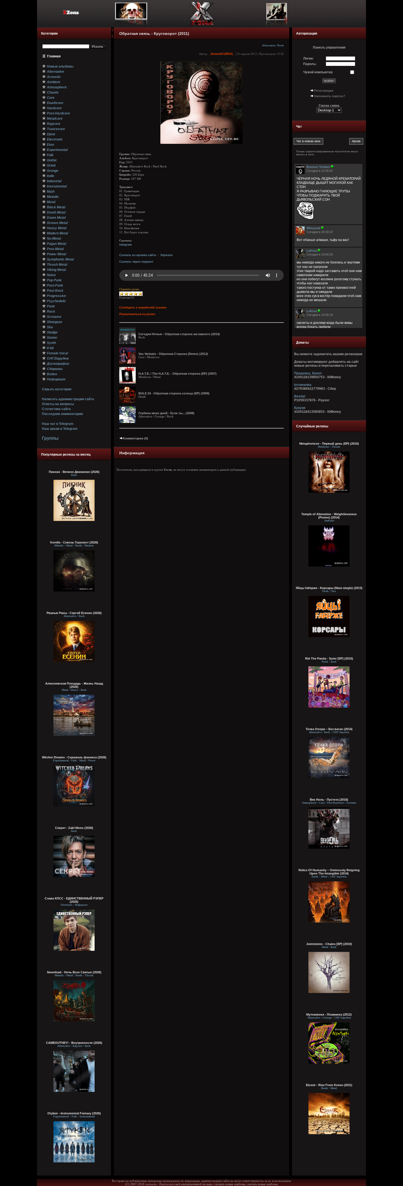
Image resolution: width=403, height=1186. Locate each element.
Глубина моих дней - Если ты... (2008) (166, 413)
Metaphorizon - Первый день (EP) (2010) (329, 443)
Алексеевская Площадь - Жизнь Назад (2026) (74, 685)
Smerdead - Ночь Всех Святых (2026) (74, 972)
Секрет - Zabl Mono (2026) (74, 827)
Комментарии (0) (135, 438)
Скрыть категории (56, 389)
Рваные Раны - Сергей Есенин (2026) (74, 613)
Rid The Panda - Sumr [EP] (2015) (329, 658)
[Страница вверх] (112, 32)
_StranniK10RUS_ (221, 53)
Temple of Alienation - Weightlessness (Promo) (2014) (329, 515)
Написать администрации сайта (68, 399)
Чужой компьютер (318, 72)
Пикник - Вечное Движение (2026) (74, 471)
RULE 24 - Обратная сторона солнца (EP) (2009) (173, 393)
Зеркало (166, 255)
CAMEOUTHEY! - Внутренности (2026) (74, 1042)
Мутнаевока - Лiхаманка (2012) (329, 1014)
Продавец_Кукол (308, 373)
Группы (50, 438)
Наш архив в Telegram (60, 429)
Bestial (299, 396)
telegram (125, 244)
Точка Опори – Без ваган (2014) (329, 729)
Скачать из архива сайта (137, 255)
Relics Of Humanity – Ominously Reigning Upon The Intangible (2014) (329, 871)
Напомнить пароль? (329, 96)
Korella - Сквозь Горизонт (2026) (74, 542)
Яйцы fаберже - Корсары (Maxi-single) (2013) (329, 588)
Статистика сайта (56, 409)
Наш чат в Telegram (57, 424)
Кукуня (299, 408)
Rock (280, 45)
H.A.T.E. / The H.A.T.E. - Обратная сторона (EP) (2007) (177, 373)
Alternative (269, 45)
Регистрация (323, 90)
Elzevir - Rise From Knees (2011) (329, 1085)
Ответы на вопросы (58, 404)
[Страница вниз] (112, 37)
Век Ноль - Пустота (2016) (329, 799)
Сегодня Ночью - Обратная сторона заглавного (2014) (179, 334)
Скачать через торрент (136, 261)
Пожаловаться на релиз (137, 314)
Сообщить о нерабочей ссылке (142, 307)
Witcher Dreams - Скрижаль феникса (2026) (74, 757)
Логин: (308, 58)
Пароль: (310, 64)
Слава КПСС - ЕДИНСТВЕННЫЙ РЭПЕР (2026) (74, 900)
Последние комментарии (62, 414)
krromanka (302, 385)
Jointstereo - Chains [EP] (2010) (329, 944)
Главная (54, 56)
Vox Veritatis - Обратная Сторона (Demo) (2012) (173, 353)
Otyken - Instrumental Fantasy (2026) (74, 1113)
